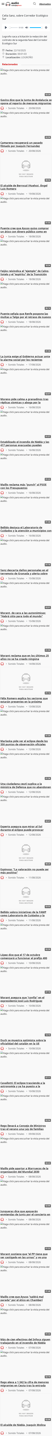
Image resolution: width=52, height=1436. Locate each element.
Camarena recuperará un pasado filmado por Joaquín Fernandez (21, 144)
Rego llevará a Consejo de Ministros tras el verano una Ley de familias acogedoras (23, 1127)
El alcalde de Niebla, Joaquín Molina (23, 1425)
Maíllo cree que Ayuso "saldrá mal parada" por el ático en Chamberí (21, 1298)
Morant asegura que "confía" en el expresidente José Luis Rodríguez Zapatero (22, 999)
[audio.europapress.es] (17, 4)
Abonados (45, 4)
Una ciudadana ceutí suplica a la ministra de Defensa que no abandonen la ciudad (25, 785)
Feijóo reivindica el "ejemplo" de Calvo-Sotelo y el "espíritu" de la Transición (24, 272)
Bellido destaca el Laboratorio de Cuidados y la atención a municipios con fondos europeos (26, 529)
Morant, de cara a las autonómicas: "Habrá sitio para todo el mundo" (23, 614)
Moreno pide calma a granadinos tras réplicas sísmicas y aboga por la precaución (24, 401)
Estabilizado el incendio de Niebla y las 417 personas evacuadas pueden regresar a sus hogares (24, 443)
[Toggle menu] (3, 4)
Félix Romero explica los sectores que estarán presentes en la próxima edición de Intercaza (24, 700)
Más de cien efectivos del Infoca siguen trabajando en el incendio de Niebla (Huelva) (25, 1341)
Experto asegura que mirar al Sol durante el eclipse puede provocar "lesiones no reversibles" (22, 828)
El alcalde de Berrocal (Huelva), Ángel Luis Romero (23, 187)
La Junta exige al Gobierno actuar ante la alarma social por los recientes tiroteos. (25, 358)
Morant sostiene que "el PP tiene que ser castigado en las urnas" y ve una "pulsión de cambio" (24, 1255)
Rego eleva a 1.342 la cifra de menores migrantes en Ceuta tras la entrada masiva (24, 1384)
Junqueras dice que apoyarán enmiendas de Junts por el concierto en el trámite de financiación (25, 1213)
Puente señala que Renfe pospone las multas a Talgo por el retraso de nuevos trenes (25, 315)
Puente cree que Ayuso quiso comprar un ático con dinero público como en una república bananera (24, 230)
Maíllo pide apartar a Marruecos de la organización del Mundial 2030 (24, 1170)
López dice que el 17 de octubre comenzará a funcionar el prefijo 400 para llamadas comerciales (23, 956)
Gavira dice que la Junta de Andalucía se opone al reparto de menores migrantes (26, 101)
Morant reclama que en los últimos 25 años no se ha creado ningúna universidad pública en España (24, 657)
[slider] (13, 27)
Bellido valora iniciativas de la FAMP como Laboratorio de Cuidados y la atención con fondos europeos (23, 913)
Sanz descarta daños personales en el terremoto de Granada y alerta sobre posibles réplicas (24, 572)
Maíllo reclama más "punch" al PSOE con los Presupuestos (23, 486)
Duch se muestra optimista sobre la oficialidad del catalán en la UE (23, 1042)
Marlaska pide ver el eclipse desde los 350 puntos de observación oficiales (24, 742)
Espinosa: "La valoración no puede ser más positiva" (24, 871)
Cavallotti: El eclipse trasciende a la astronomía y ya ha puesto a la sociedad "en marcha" (22, 1084)
